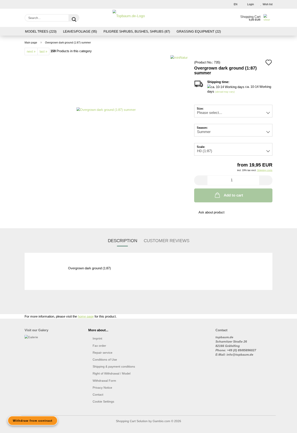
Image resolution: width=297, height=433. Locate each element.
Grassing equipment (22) (199, 31)
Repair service (102, 352)
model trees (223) (41, 31)
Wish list (266, 4)
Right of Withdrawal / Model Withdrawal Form (111, 377)
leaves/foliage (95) (80, 31)
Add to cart (233, 195)
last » (43, 51)
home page (86, 316)
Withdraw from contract (32, 420)
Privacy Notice (102, 387)
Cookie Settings (103, 401)
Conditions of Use (105, 359)
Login (250, 4)
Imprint (97, 338)
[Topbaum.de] (128, 18)
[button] (200, 180)
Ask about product (211, 212)
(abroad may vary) (225, 91)
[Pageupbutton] (285, 426)
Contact (98, 394)
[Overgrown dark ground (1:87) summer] (106, 109)
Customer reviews (166, 240)
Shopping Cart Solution (132, 421)
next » (31, 51)
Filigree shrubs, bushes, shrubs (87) (136, 31)
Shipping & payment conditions (114, 366)
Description (122, 240)
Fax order (99, 345)
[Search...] (73, 18)
